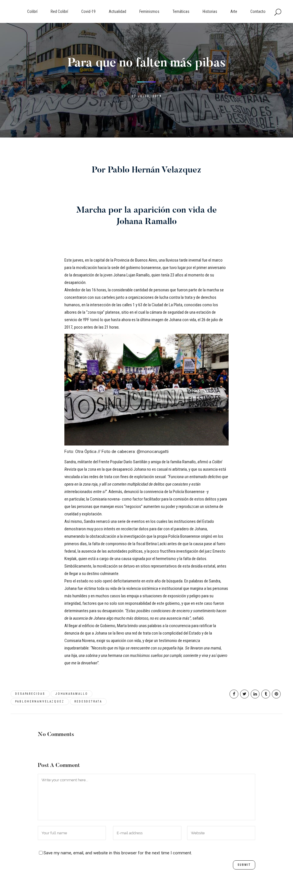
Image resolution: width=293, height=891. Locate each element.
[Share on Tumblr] (265, 694)
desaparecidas (30, 693)
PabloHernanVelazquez (39, 701)
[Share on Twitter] (244, 694)
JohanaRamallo (71, 693)
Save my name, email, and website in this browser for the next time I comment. (117, 852)
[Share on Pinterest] (276, 694)
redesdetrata (88, 701)
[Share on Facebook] (233, 694)
